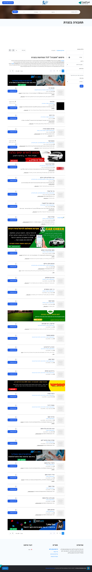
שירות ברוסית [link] (33, 270)
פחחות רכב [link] (50, 306)
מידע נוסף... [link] (22, 96)
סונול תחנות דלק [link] (51, 172)
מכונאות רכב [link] (45, 283)
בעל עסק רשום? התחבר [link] (8, 2)
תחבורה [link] (47, 89)
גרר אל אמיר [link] (50, 191)
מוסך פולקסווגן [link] (42, 96)
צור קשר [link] (55, 552)
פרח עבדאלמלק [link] (49, 278)
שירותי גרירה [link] (43, 117)
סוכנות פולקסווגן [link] (38, 89)
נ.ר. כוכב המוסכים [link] (49, 289)
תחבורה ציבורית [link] (42, 130)
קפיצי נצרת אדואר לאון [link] (47, 440)
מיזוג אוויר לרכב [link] (39, 294)
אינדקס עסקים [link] (60, 50)
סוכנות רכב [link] (43, 89)
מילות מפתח (80, 49)
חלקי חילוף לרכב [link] (34, 142)
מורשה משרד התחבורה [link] (43, 148)
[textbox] (48, 12)
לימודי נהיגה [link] (43, 337)
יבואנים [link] (36, 329)
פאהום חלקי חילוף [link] (49, 264)
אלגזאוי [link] (52, 102)
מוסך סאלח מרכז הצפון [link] (47, 250)
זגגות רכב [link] (50, 258)
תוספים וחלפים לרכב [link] (41, 142)
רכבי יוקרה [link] (30, 110)
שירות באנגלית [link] (41, 110)
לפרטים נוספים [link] (13, 91)
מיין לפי (81, 78)
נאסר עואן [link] (51, 359)
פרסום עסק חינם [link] (53, 549)
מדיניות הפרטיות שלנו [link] (50, 568)
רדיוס (82, 61)
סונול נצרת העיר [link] (49, 164)
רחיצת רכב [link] (35, 172)
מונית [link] (38, 130)
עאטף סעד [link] (51, 141)
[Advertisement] (46, 36)
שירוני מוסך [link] (51, 417)
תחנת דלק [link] (30, 172)
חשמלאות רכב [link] (51, 294)
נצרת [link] (13, 63)
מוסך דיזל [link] (50, 283)
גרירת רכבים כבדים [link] (32, 258)
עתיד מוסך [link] (51, 486)
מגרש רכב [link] (43, 103)
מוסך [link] (47, 96)
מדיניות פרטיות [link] (54, 554)
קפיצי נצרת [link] (51, 217)
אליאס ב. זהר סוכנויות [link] (48, 324)
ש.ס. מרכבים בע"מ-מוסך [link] (47, 429)
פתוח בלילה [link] (35, 123)
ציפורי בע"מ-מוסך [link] (49, 463)
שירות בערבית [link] (35, 110)
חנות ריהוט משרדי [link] (45, 212)
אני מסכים (5, 568)
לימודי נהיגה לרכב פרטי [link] (36, 337)
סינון (81, 86)
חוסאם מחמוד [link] (50, 335)
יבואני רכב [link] (40, 329)
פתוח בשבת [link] (40, 123)
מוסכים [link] (44, 218)
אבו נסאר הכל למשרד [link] (48, 203)
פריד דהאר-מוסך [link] (49, 475)
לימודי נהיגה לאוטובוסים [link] (44, 352)
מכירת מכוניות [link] (47, 110)
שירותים (81, 68)
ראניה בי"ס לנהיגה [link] (49, 347)
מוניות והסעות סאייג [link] (48, 129)
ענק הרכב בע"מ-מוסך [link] (48, 498)
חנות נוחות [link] (39, 172)
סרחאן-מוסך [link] (50, 510)
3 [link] (57, 71)
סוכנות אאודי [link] (27, 96)
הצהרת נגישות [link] (54, 556)
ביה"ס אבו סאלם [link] (49, 371)
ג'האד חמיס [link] (51, 394)
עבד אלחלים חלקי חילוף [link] (47, 178)
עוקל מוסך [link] (51, 301)
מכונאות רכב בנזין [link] (39, 283)
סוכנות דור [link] (51, 88)
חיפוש (15, 11)
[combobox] (48, 12)
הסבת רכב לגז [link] (42, 205)
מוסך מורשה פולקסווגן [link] (34, 96)
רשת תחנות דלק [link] (42, 165)
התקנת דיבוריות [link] (40, 258)
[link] (84, 3)
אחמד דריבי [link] (50, 405)
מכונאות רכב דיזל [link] (32, 283)
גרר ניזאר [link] (51, 115)
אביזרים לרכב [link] (51, 329)
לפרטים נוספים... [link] (51, 121)
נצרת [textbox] (75, 57)
